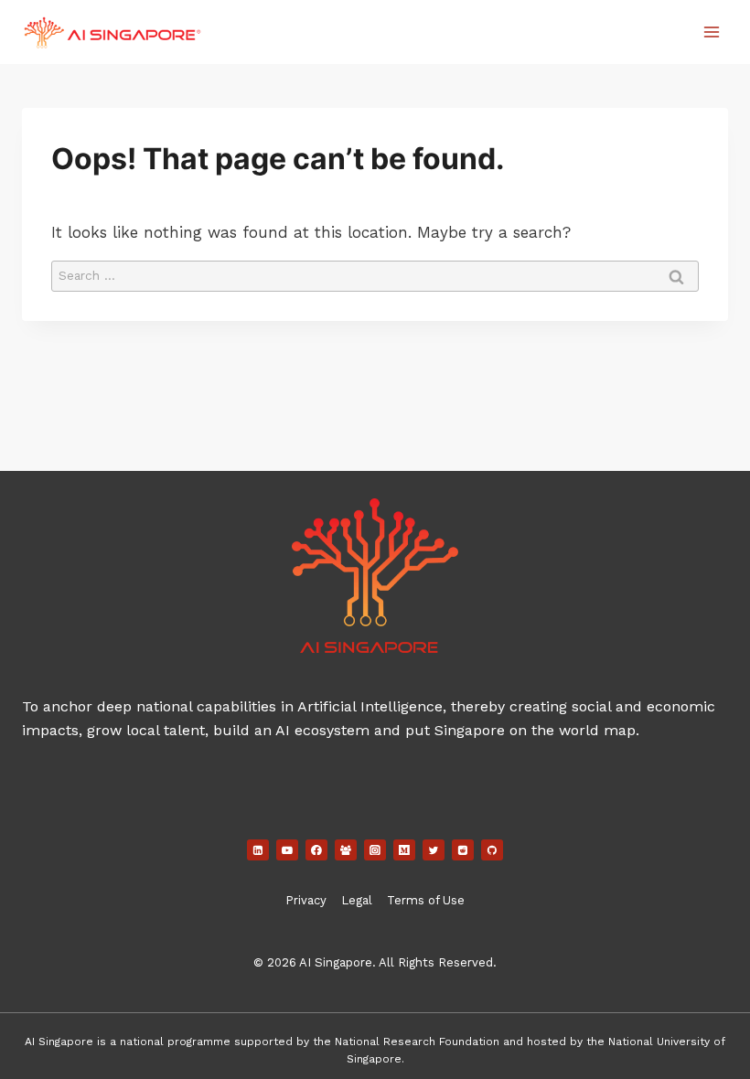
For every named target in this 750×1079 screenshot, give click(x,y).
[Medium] (404, 850)
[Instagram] (375, 850)
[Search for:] (375, 274)
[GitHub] (492, 850)
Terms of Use (426, 900)
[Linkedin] (258, 850)
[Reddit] (463, 850)
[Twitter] (434, 850)
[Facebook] (316, 850)
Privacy (306, 900)
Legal (356, 900)
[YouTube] (287, 850)
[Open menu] (711, 31)
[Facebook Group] (346, 850)
